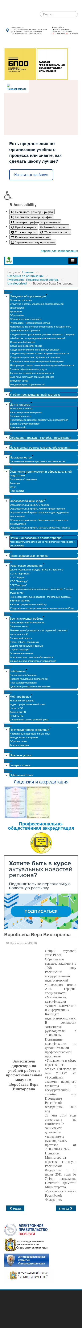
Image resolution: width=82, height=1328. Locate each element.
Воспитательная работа (26, 618)
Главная (28, 272)
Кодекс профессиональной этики (27, 704)
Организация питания (21, 653)
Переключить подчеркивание (34, 242)
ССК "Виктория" (18, 585)
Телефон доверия (19, 745)
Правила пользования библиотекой (29, 678)
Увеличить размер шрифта (33, 217)
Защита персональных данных (26, 645)
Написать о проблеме (31, 175)
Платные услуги (21, 755)
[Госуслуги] (26, 1229)
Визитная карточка (20, 600)
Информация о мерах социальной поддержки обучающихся (42, 365)
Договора (15, 483)
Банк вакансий (17, 427)
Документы (16, 311)
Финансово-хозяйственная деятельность (32, 373)
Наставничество (21, 457)
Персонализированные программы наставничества (37, 461)
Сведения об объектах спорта (26, 345)
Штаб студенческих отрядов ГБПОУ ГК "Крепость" (37, 569)
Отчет (13, 486)
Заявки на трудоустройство (25, 423)
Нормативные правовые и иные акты (30, 733)
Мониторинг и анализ (21, 408)
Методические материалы (24, 737)
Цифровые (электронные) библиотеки (30, 686)
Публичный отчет (21, 775)
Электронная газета (20, 416)
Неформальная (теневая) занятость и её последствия (39, 419)
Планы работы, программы (24, 641)
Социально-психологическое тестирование (33, 660)
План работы (17, 490)
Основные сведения (21, 300)
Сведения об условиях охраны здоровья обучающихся (39, 353)
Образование (17, 315)
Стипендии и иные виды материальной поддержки (36, 361)
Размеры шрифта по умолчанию (37, 222)
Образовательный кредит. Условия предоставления (37, 508)
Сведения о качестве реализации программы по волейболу (42, 608)
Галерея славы (20, 765)
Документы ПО (18, 711)
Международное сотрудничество (27, 384)
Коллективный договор (22, 700)
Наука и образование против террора (36, 537)
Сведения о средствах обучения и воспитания (35, 357)
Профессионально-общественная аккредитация (41, 825)
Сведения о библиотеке (22, 342)
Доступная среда (19, 380)
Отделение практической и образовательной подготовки (41, 473)
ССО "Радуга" (17, 577)
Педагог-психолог (19, 626)
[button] (41, 195)
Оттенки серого (25, 232)
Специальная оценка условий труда (29, 719)
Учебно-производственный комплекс (35, 394)
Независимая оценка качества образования (40, 447)
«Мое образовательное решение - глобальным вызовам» (40, 596)
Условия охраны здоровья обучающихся (31, 657)
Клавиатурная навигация (32, 237)
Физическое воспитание (26, 565)
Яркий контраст (25, 227)
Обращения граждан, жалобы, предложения (40, 437)
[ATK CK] (26, 1260)
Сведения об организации (25, 276)
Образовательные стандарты (25, 319)
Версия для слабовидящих (59, 250)
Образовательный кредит (27, 501)
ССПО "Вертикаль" (20, 573)
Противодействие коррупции (29, 729)
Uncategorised (17, 283)
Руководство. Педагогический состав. (33, 279)
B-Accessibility (23, 204)
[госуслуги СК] (26, 1244)
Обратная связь (18, 741)
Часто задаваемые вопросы (29, 555)
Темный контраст (55, 227)
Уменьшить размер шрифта (33, 212)
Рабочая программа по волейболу (28, 604)
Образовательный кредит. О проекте (29, 504)
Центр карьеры (20, 404)
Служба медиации (19, 649)
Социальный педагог (21, 638)
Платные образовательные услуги (28, 369)
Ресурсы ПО (17, 715)
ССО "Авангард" (19, 581)
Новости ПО (16, 708)
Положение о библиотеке (23, 675)
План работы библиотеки (23, 682)
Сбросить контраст (56, 232)
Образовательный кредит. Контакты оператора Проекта (40, 527)
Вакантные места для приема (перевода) (32, 376)
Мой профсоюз (20, 696)
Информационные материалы (26, 412)
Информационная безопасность (27, 622)
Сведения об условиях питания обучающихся (34, 349)
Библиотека (18, 671)
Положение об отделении (23, 479)
